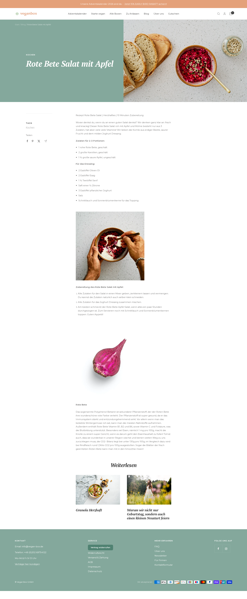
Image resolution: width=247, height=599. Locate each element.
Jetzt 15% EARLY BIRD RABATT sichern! (146, 4)
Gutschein (173, 13)
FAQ (157, 546)
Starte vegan (98, 13)
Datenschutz (95, 571)
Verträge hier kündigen (27, 564)
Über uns (159, 13)
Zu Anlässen (132, 13)
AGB (90, 562)
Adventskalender (77, 13)
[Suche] (218, 13)
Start (17, 24)
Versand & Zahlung (98, 557)
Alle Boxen (115, 13)
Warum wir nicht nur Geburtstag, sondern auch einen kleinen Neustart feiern (148, 514)
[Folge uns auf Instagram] (226, 549)
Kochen (30, 55)
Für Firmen (161, 560)
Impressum (94, 566)
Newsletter (161, 555)
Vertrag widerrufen (100, 547)
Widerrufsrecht (96, 553)
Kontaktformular (164, 564)
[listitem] (27, 141)
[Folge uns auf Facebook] (218, 549)
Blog (146, 13)
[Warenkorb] (230, 13)
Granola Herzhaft (89, 510)
